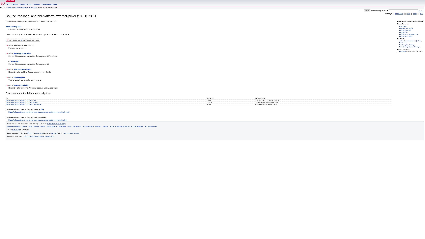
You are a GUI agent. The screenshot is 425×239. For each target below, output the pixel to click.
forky (415, 14)
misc (35, 7)
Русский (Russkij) (88, 126)
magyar (43, 126)
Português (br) (77, 126)
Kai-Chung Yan (404, 45)
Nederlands (62, 126)
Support (36, 4)
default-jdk (15, 61)
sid (421, 14)
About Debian (12, 4)
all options (421, 10)
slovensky (98, 126)
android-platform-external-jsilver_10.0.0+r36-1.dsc (21, 100)
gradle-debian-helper (22, 69)
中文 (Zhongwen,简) (137, 126)
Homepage (402, 51)
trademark (54, 133)
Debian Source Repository (407, 34)
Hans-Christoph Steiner (406, 47)
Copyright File (403, 32)
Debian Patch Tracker (405, 36)
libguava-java (19, 77)
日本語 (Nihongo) (52, 126)
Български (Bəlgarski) (13, 126)
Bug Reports (403, 26)
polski (69, 126)
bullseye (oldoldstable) (21, 7)
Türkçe (112, 126)
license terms (39, 133)
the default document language (56, 124)
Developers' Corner (49, 4)
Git (417, 34)
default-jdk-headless (22, 53)
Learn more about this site (71, 133)
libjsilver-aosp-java (13, 27)
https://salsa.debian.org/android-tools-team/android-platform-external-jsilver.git (38, 112)
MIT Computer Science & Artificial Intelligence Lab (39, 136)
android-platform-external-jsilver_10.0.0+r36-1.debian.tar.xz (24, 104)
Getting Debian (25, 4)
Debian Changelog (405, 30)
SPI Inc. (29, 133)
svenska (105, 126)
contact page (16, 130)
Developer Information (406, 28)
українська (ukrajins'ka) (122, 126)
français (36, 126)
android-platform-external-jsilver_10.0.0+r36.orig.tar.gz (22, 102)
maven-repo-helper (22, 85)
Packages (10, 1)
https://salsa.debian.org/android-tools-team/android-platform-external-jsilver (37, 120)
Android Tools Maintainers (407, 41)
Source (31, 7)
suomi (30, 126)
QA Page (418, 41)
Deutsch (24, 126)
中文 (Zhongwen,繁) (151, 126)
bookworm (399, 14)
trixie (408, 14)
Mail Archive (403, 43)
